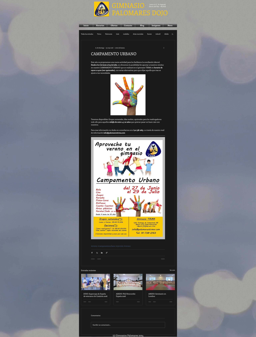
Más (165, 34)
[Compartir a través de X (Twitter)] (97, 254)
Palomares (108, 34)
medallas (126, 34)
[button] (172, 34)
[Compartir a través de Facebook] (92, 254)
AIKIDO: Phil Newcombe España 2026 (125, 296)
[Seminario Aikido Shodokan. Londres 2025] (160, 283)
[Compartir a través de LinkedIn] (102, 254)
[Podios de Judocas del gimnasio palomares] (95, 283)
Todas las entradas (87, 34)
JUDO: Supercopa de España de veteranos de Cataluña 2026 (95, 296)
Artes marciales (138, 34)
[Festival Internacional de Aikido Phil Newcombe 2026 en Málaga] (128, 283)
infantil (158, 34)
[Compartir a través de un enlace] (107, 254)
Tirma (99, 34)
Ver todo (172, 271)
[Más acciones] (164, 48)
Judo (117, 34)
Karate (149, 34)
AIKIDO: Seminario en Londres (157, 296)
